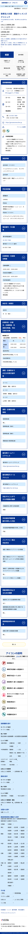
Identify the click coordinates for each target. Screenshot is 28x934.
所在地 (5, 203)
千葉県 (16, 837)
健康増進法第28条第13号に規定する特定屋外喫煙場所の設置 (13, 608)
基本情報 (20, 55)
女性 (10, 756)
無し (4, 423)
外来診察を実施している (10, 362)
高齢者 (11, 749)
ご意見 (3, 893)
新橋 (9, 401)
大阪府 (9, 856)
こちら (18, 656)
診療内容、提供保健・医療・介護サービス (21, 68)
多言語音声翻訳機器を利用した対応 (13, 528)
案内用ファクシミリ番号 (10, 244)
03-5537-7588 (7, 247)
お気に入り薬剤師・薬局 (7, 804)
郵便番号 (5, 196)
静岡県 (16, 850)
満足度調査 (18, 893)
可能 (4, 531)
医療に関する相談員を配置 (10, 631)
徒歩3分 (14, 386)
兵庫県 (16, 856)
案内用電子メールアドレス (10, 484)
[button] (14, 158)
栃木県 (16, 834)
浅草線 (5, 394)
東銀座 (10, 394)
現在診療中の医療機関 (7, 736)
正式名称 (5, 175)
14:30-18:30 (14, 276)
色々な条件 (21, 796)
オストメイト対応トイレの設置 (11, 578)
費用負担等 (7, 68)
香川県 (16, 869)
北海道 (9, 824)
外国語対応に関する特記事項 (11, 506)
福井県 (9, 847)
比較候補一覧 (18, 771)
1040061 (5, 199)
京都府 (22, 853)
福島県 (22, 830)
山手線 (5, 401)
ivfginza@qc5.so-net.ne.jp (10, 488)
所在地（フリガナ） (8, 212)
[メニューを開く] (25, 2)
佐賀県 (16, 876)
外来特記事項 (6, 280)
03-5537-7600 (13, 115)
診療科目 (11, 743)
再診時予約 (6, 351)
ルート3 (5, 397)
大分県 (16, 879)
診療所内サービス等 (21, 61)
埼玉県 (9, 837)
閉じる (14, 644)
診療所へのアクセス (7, 61)
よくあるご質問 (19, 899)
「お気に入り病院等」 (21, 27)
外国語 (11, 746)
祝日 (9, 314)
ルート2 (5, 390)
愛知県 (22, 850)
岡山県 (22, 863)
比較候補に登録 (5, 32)
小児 (19, 749)
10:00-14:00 (6, 269)
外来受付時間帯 (7, 273)
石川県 (22, 843)
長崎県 (22, 876)
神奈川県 (10, 840)
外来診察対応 (6, 358)
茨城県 (9, 834)
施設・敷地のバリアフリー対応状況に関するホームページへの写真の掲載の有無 (13, 559)
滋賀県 (16, 853)
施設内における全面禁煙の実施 (11, 600)
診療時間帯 (6, 265)
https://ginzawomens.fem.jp (14, 122)
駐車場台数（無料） (8, 433)
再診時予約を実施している (10, 355)
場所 (19, 743)
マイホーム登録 (5, 896)
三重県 (9, 853)
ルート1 (5, 383)
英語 (4, 510)
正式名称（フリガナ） (9, 165)
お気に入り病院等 (6, 771)
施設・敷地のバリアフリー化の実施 (13, 549)
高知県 (9, 873)
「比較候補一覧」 (16, 34)
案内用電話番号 (7, 236)
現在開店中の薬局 (6, 789)
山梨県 (16, 847)
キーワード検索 (5, 729)
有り (4, 603)
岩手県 (16, 827)
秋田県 (9, 830)
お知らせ (3, 899)
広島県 (9, 866)
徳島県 (9, 869)
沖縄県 (9, 886)
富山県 (16, 843)
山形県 (16, 830)
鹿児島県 (10, 882)
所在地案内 (21, 910)
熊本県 (9, 879)
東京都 (22, 837)
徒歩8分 (14, 401)
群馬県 (22, 834)
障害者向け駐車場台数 (9, 441)
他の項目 (11, 765)
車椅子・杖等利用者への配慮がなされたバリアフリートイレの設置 (13, 570)
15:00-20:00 (14, 269)
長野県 (22, 847)
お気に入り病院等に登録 (7, 24)
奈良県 (22, 856)
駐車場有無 (6, 419)
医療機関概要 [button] (7, 82)
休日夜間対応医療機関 (21, 736)
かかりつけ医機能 (7, 74)
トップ (2, 6)
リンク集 (3, 903)
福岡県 (9, 876)
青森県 (9, 827)
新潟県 (9, 843)
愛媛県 (22, 869)
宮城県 (22, 827)
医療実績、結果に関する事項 (20, 74)
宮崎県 (22, 879)
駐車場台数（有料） (8, 426)
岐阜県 (9, 850)
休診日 (5, 310)
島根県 (16, 863)
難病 (19, 756)
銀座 (9, 386)
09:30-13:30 (6, 276)
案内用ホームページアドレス (11, 462)
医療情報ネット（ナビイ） (10, 3)
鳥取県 (9, 863)
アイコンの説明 (21, 127)
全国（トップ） (5, 812)
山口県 (16, 866)
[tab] (7, 55)
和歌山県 (10, 860)
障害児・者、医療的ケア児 (16, 753)
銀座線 (5, 386)
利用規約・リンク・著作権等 (9, 910)
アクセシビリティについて (8, 913)
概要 (7, 54)
